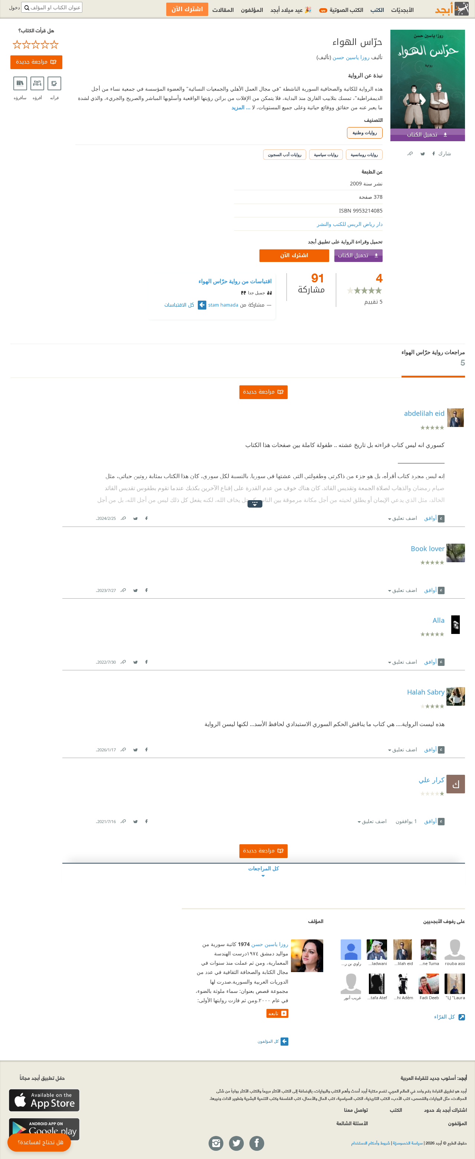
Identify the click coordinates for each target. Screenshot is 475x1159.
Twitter (422, 152)
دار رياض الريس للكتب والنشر (350, 223)
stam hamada (223, 305)
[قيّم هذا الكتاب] (36, 45)
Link (123, 517)
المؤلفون (252, 9)
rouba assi (455, 963)
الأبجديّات (403, 9)
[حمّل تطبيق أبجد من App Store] (44, 1100)
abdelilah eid (403, 963)
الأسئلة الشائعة (352, 1122)
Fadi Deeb (429, 997)
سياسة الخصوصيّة (408, 1142)
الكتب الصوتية (342, 9)
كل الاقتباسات (180, 305)
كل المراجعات (263, 868)
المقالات (223, 9)
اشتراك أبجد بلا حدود (445, 1109)
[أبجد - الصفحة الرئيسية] (443, 9)
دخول (14, 7)
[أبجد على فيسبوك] (256, 1144)
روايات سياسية (326, 154)
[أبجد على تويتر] (236, 1144)
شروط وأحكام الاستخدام (370, 1142)
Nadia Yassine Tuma (429, 963)
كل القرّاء (445, 1016)
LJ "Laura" (455, 997)
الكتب (377, 9)
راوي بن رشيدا (351, 963)
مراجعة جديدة (32, 62)
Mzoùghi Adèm (403, 997)
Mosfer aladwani (377, 963)
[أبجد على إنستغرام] (215, 1144)
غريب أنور (352, 997)
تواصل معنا (356, 1109)
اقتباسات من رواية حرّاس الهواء (235, 281)
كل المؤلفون (268, 1041)
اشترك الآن (294, 255)
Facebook (433, 152)
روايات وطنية (365, 132)
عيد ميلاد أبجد (291, 9)
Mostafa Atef (377, 997)
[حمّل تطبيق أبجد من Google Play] (44, 1129)
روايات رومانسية (364, 154)
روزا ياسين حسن (350, 57)
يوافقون (406, 821)
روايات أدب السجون (284, 154)
